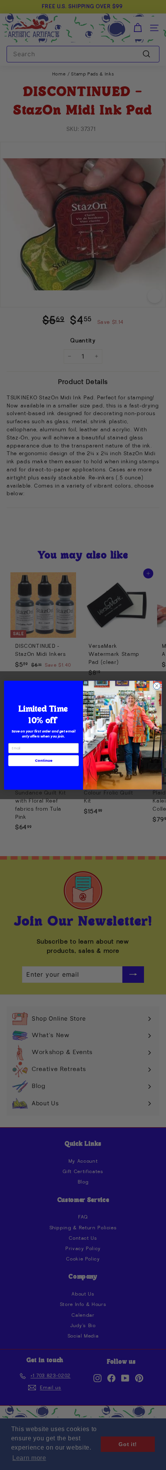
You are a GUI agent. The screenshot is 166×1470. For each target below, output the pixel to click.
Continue (44, 760)
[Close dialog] (156, 685)
